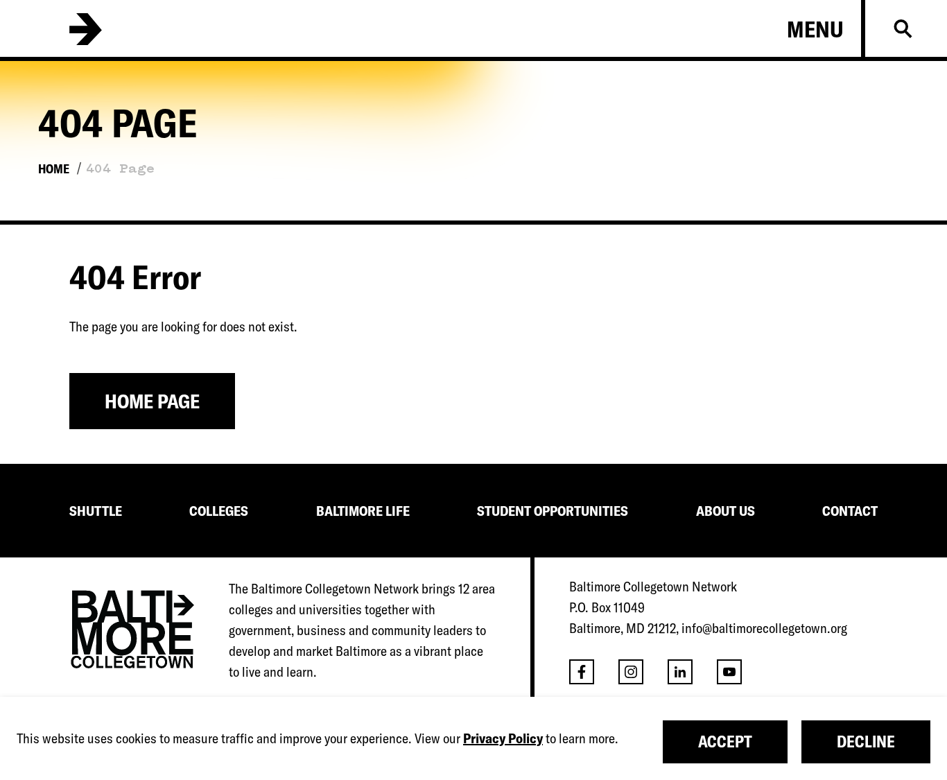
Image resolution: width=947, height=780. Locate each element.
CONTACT (850, 510)
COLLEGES (218, 510)
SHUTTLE (95, 510)
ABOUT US (725, 510)
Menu (815, 29)
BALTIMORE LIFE (363, 510)
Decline (866, 741)
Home (53, 169)
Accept (725, 741)
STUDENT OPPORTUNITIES (552, 510)
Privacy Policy (503, 738)
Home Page (152, 401)
